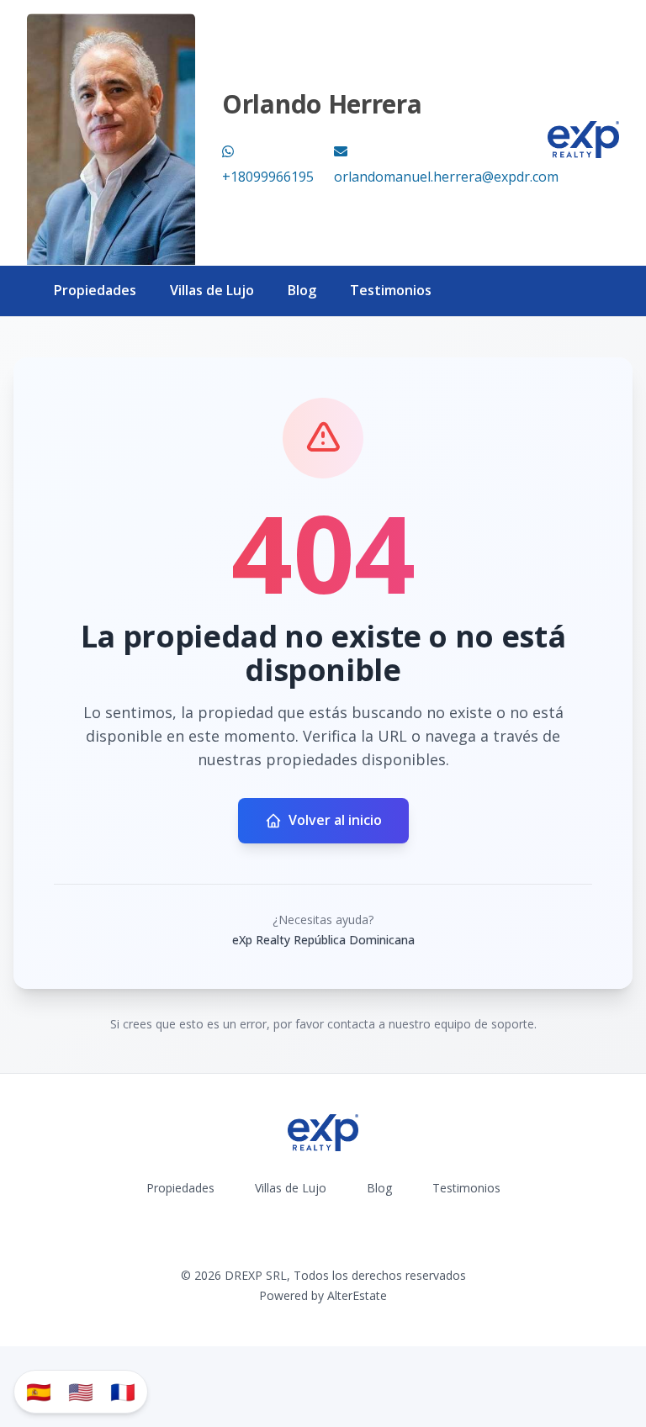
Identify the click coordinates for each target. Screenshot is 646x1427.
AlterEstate (357, 1295)
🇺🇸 (80, 1391)
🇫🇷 (122, 1391)
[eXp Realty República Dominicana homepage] (583, 139)
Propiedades (95, 290)
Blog (302, 290)
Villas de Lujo (212, 290)
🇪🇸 (38, 1391)
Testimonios (391, 290)
